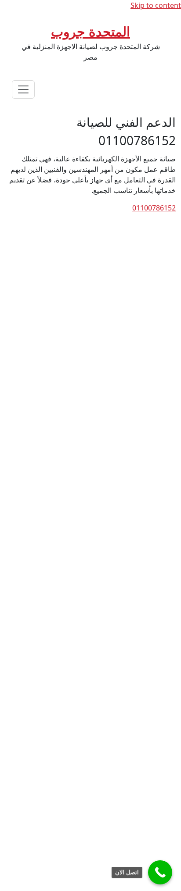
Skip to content (155, 5)
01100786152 (154, 208)
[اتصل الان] (160, 872)
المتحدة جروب (90, 31)
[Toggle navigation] (23, 89)
